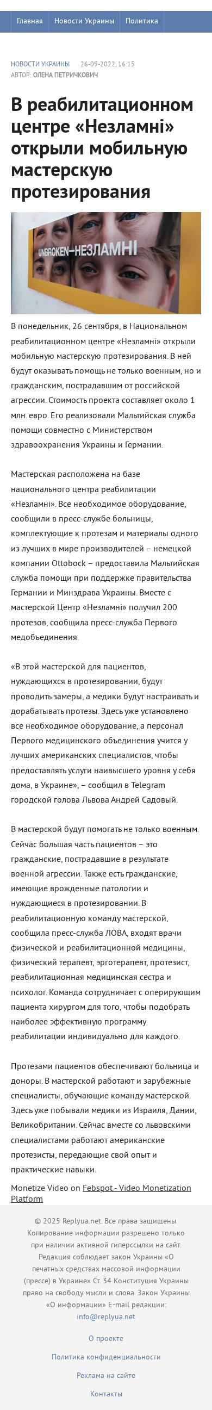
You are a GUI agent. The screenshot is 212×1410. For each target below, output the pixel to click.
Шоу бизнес (36, 43)
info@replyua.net (106, 1317)
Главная (30, 21)
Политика (142, 21)
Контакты (106, 1394)
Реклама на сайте (106, 1376)
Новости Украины (84, 21)
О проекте (106, 1339)
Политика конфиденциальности (106, 1357)
